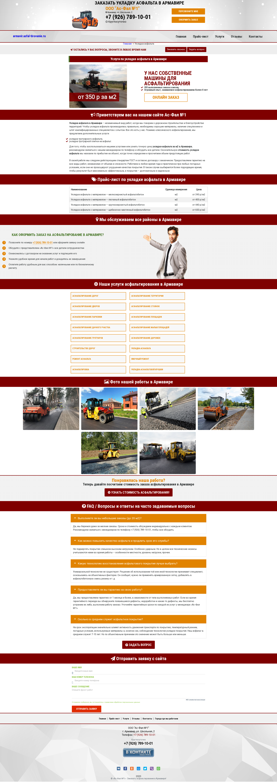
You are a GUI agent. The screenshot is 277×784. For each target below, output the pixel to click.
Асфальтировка (80, 369)
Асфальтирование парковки (87, 317)
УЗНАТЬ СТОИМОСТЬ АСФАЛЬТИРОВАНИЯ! (140, 492)
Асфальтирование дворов (86, 306)
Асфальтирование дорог (85, 296)
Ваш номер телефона (83, 677)
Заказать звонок (176, 49)
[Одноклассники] (132, 768)
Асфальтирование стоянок (145, 306)
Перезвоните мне (188, 11)
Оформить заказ (188, 19)
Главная (181, 36)
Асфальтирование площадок (146, 317)
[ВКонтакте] (118, 768)
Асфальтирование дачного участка (91, 327)
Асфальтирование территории (147, 296)
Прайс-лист (200, 36)
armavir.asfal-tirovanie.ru (29, 36)
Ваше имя (77, 667)
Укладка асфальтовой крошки (147, 369)
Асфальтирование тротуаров (87, 338)
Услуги (219, 36)
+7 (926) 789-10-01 (128, 17)
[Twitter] (145, 768)
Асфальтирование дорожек (145, 338)
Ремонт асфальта (81, 359)
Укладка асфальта (141, 348)
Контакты (255, 36)
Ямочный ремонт (140, 359)
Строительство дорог (83, 348)
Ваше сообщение (80, 686)
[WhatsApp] (158, 768)
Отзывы (236, 36)
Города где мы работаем (166, 718)
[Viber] (152, 768)
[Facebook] (125, 768)
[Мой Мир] (138, 768)
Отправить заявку (86, 708)
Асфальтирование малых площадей (150, 327)
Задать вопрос (197, 49)
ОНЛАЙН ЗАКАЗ (166, 97)
